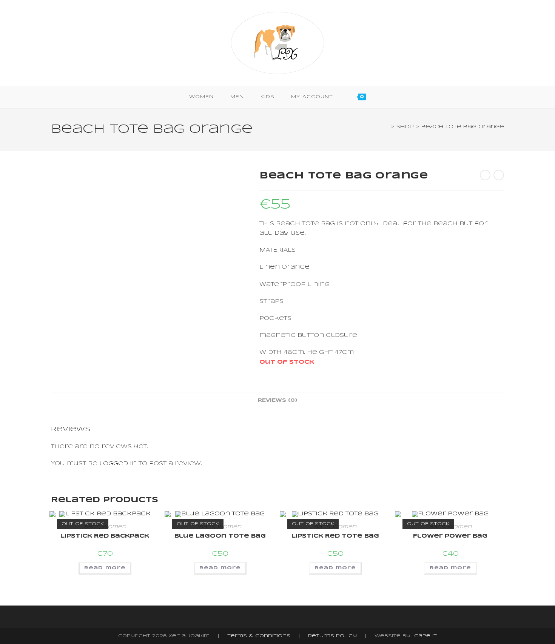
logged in (118, 463)
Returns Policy (332, 636)
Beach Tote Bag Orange (462, 126)
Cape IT (425, 636)
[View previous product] (485, 175)
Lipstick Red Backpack (104, 536)
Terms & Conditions (258, 636)
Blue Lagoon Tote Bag (220, 536)
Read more (105, 568)
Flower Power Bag (450, 536)
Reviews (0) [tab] (277, 400)
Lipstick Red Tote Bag (335, 536)
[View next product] (498, 175)
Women (114, 527)
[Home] (387, 126)
